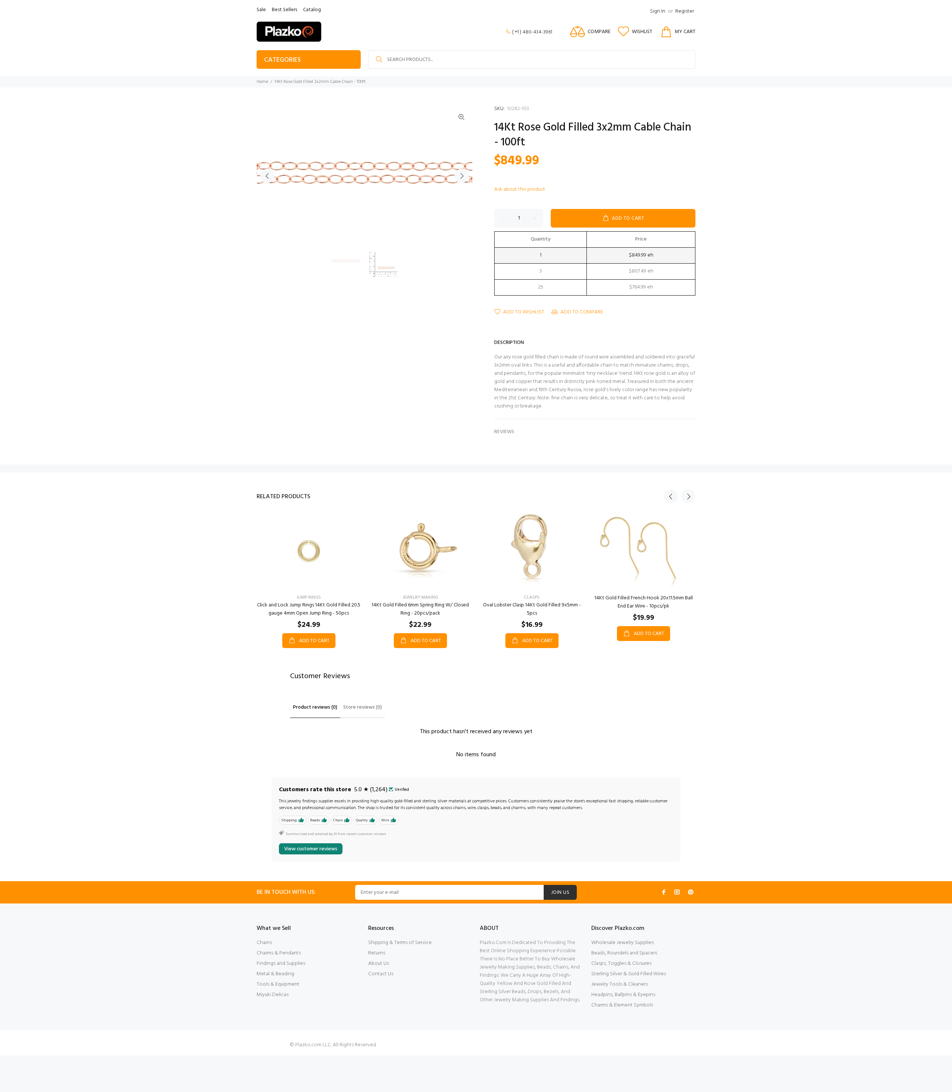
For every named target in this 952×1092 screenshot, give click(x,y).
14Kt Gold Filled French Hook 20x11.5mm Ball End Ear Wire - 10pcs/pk (643, 602)
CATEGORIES (282, 60)
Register (684, 11)
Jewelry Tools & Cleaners (619, 984)
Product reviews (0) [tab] (315, 707)
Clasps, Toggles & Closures (621, 963)
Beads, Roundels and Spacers (624, 953)
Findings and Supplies (281, 963)
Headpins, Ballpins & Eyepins (623, 994)
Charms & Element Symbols (622, 1005)
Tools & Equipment (278, 984)
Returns (376, 953)
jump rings (309, 597)
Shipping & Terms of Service (400, 942)
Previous (267, 176)
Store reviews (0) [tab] (362, 707)
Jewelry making (420, 597)
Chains (264, 942)
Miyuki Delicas (273, 994)
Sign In (657, 11)
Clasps (532, 597)
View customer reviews (310, 849)
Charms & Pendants (279, 953)
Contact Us (380, 974)
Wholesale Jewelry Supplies (622, 942)
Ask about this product (519, 189)
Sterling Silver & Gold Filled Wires (628, 974)
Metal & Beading (275, 974)
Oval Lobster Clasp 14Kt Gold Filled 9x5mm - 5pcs (532, 609)
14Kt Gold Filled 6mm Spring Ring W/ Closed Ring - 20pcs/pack (420, 609)
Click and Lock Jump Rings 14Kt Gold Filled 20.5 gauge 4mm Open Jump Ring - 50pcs (308, 609)
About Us (378, 963)
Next (461, 176)
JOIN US (560, 892)
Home (262, 82)
